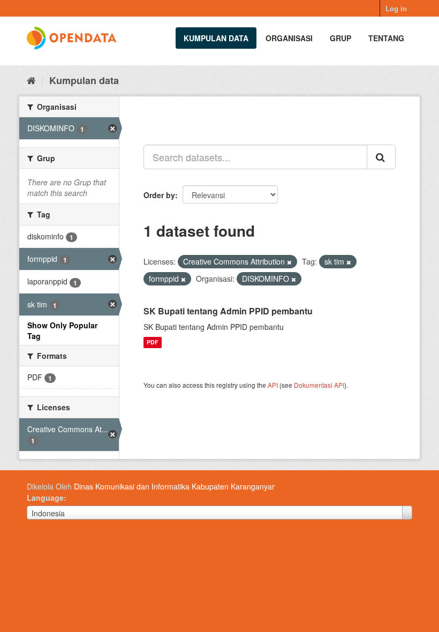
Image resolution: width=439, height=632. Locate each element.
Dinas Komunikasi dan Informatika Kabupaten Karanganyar (174, 486)
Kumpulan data (216, 38)
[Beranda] (31, 80)
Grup (340, 38)
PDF (152, 342)
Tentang (386, 38)
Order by (159, 195)
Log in (396, 8)
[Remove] (289, 262)
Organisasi (289, 38)
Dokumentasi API (319, 384)
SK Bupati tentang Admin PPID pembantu (228, 311)
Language (45, 497)
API (273, 384)
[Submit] (381, 157)
